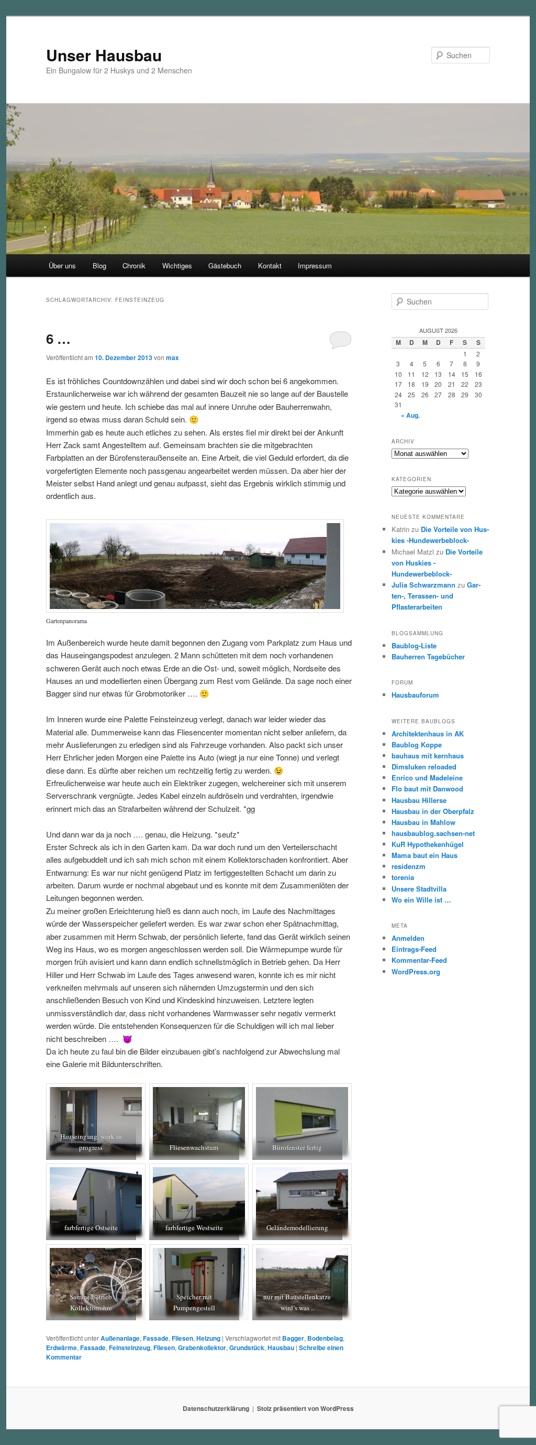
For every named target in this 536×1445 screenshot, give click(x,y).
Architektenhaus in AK (428, 733)
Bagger (293, 1338)
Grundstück (246, 1347)
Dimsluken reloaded (424, 767)
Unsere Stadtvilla (419, 889)
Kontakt (270, 265)
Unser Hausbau (104, 55)
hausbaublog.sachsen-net (433, 833)
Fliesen (182, 1338)
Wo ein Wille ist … (421, 900)
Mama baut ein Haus (424, 855)
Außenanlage (120, 1338)
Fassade (156, 1338)
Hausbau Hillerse (419, 800)
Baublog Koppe (417, 744)
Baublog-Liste (414, 645)
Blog (99, 265)
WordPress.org (416, 971)
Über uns (62, 265)
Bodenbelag (325, 1338)
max (172, 357)
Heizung (208, 1338)
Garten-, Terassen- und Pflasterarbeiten (436, 596)
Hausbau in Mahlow (423, 822)
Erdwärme (61, 1347)
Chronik (134, 265)
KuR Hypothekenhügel (428, 844)
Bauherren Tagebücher (428, 656)
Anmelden (408, 938)
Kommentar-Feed (419, 960)
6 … (58, 338)
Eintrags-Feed (414, 949)
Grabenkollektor (202, 1347)
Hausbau (280, 1347)
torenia (403, 877)
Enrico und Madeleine (427, 778)
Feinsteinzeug (129, 1347)
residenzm (409, 866)
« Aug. (410, 415)
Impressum (315, 265)
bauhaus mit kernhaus (428, 755)
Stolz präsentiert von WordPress (305, 1408)
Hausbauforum (415, 695)
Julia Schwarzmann (423, 585)
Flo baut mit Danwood (427, 789)
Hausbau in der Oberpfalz (433, 811)
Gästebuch (224, 265)
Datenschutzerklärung (216, 1408)
